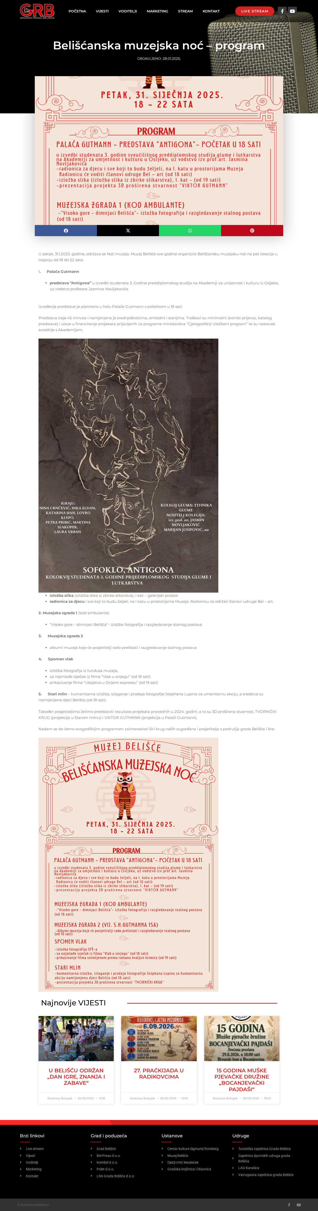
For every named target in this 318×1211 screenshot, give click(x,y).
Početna (77, 11)
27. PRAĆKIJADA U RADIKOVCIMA (159, 1073)
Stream (185, 11)
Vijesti (102, 11)
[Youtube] (292, 11)
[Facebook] (289, 1205)
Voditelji (128, 11)
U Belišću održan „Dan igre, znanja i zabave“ (76, 1076)
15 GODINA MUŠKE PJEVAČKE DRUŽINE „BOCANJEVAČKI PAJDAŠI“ (241, 1079)
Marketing (157, 11)
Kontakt (211, 11)
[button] (66, 230)
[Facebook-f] (282, 11)
